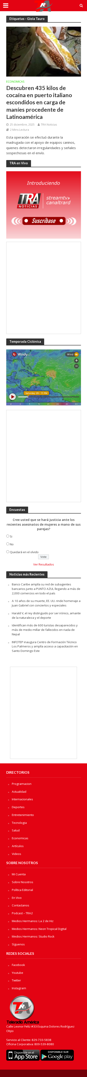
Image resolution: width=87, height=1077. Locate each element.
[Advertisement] (43, 288)
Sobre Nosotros (22, 882)
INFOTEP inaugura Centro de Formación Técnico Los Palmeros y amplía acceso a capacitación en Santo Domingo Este (45, 646)
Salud (16, 830)
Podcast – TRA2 (22, 913)
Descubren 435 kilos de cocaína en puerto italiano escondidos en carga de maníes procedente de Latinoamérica (39, 102)
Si (11, 536)
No (12, 544)
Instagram (19, 988)
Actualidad (19, 792)
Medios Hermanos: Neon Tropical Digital (39, 929)
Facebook (18, 965)
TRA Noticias (49, 124)
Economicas (15, 82)
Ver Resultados (43, 564)
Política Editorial (22, 890)
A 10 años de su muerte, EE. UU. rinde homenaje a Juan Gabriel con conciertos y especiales (46, 603)
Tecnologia (19, 823)
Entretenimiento (23, 815)
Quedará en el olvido (24, 552)
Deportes (18, 807)
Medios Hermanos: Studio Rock (33, 936)
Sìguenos (18, 944)
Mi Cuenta (19, 874)
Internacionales (22, 799)
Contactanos (20, 905)
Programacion (21, 784)
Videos (16, 854)
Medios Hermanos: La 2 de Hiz (33, 921)
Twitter (16, 980)
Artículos (18, 846)
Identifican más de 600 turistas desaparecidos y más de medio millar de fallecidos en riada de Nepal (45, 629)
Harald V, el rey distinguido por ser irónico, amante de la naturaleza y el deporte (46, 615)
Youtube (17, 973)
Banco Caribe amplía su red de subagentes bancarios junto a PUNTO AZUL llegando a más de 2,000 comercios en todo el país (46, 588)
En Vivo (17, 898)
